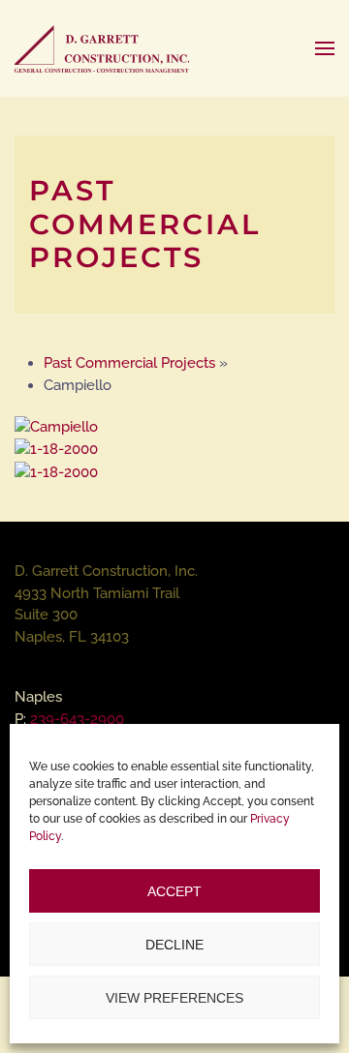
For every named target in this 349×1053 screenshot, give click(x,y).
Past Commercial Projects (129, 363)
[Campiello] (56, 426)
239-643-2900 (77, 719)
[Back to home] (102, 48)
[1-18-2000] (56, 448)
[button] (324, 48)
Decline (174, 944)
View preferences (174, 998)
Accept (174, 891)
